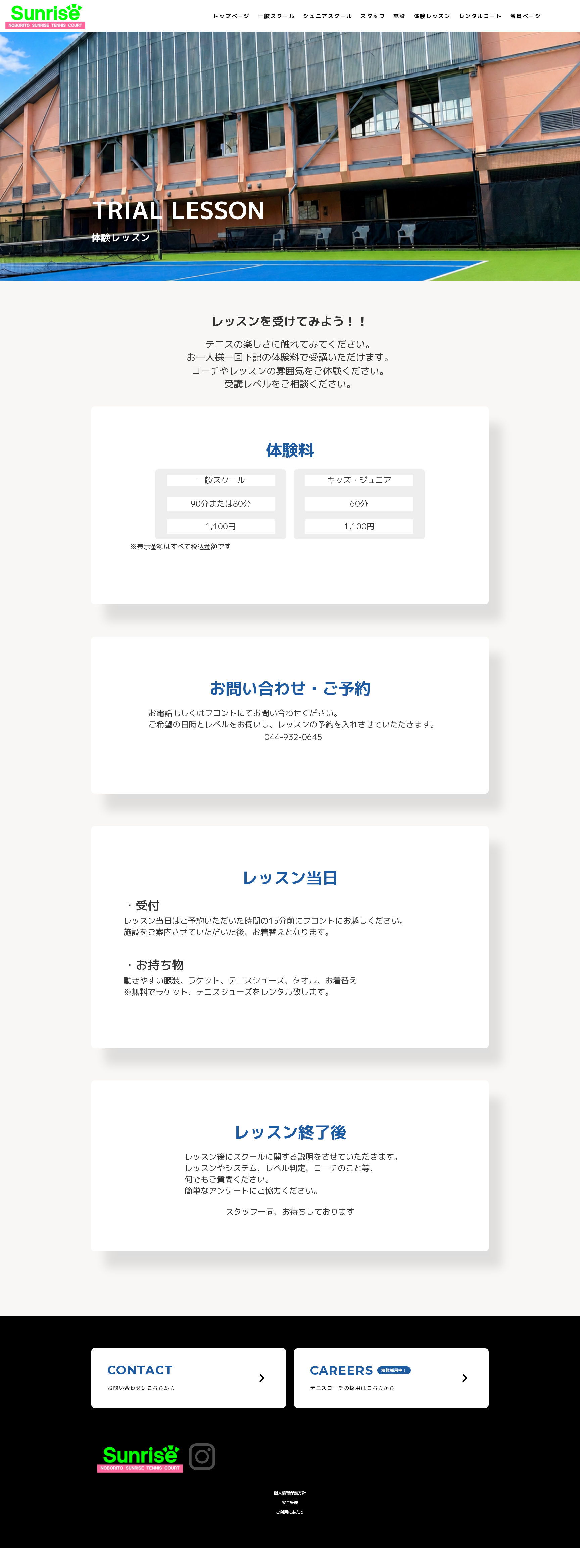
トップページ (231, 16)
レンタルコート (480, 16)
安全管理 (290, 1502)
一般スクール (276, 16)
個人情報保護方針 (290, 1493)
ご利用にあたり (290, 1512)
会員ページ (525, 16)
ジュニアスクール (327, 16)
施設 (399, 16)
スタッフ (372, 16)
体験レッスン (432, 16)
